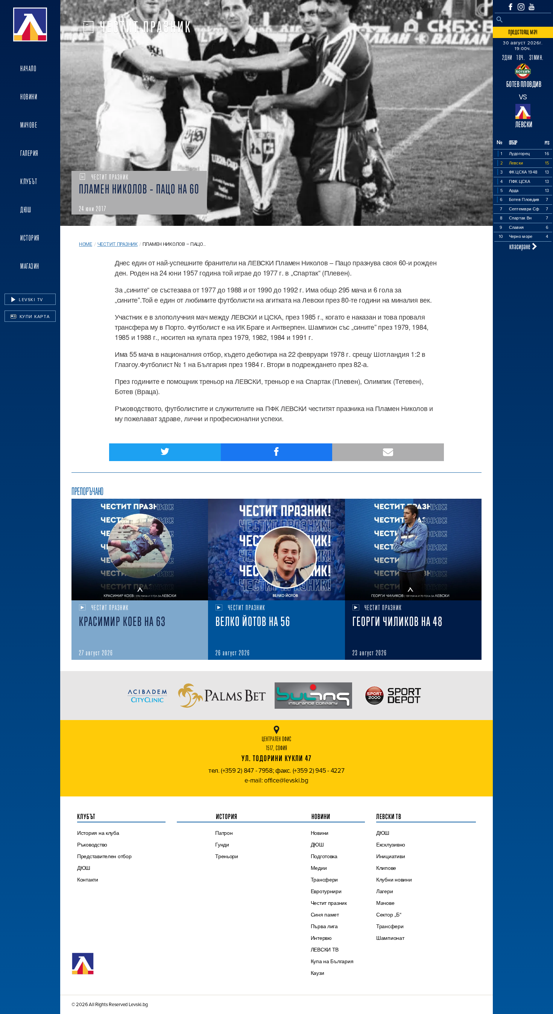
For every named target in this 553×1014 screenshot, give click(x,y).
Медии (319, 868)
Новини (28, 97)
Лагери (384, 891)
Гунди (222, 844)
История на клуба (98, 833)
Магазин (30, 266)
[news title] (139, 549)
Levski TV (30, 300)
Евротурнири (326, 891)
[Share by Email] (388, 452)
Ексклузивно (390, 844)
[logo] (30, 24)
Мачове (28, 125)
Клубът (28, 181)
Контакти (87, 879)
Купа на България (332, 961)
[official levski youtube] (531, 6)
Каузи (317, 973)
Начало (28, 68)
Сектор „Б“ (388, 914)
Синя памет (325, 914)
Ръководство (92, 844)
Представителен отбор (104, 856)
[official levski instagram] (521, 7)
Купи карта (34, 317)
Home (85, 244)
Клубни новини (394, 879)
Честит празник (117, 244)
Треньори (226, 856)
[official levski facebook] (510, 6)
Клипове (386, 868)
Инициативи (390, 856)
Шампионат (390, 938)
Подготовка (324, 856)
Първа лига (324, 926)
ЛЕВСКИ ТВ (325, 949)
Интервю (321, 938)
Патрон (223, 833)
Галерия (29, 153)
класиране (520, 246)
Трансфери (324, 879)
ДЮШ (26, 210)
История (30, 238)
